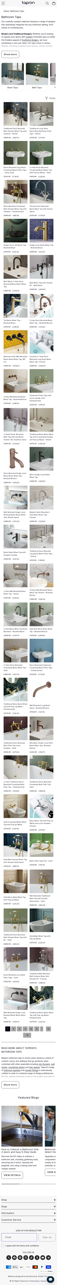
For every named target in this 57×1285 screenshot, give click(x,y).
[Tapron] (28, 3)
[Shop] (3, 3)
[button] (54, 3)
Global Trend (43, 1276)
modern (29, 37)
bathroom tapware (12, 1070)
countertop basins (16, 1067)
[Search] (47, 3)
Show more (10, 54)
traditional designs (30, 40)
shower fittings (31, 1070)
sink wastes (34, 1067)
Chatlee (50, 1271)
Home (6, 11)
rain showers (44, 1064)
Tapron (43, 1281)
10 (48, 1029)
